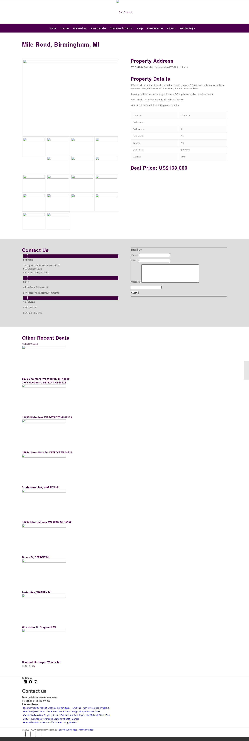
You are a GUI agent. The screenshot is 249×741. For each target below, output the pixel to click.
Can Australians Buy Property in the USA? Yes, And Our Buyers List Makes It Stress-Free (66, 715)
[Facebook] (214, 12)
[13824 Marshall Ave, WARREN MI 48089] (44, 491)
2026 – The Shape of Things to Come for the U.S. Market (51, 718)
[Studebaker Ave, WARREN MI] (44, 456)
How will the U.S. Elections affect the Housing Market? (50, 722)
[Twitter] (209, 12)
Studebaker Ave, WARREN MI (40, 487)
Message (136, 281)
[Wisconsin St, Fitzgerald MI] (44, 596)
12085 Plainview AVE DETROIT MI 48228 (47, 417)
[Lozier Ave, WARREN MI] (44, 561)
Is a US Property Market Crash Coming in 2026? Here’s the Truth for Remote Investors (66, 707)
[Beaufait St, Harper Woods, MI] (44, 631)
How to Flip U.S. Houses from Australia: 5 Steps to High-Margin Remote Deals (61, 711)
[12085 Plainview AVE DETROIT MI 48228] (44, 386)
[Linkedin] (224, 12)
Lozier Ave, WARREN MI (36, 592)
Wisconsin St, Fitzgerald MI (39, 627)
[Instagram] (219, 12)
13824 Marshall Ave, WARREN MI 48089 (46, 522)
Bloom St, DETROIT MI (35, 557)
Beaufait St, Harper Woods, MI (41, 662)
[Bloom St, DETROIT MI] (44, 526)
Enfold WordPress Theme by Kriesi (76, 729)
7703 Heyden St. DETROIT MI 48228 (44, 382)
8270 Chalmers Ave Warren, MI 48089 (46, 378)
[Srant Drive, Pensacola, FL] (246, 370)
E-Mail (135, 260)
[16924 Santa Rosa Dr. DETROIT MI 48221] (44, 421)
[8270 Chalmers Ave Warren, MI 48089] (44, 348)
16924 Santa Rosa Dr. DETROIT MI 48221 (47, 452)
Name (135, 255)
